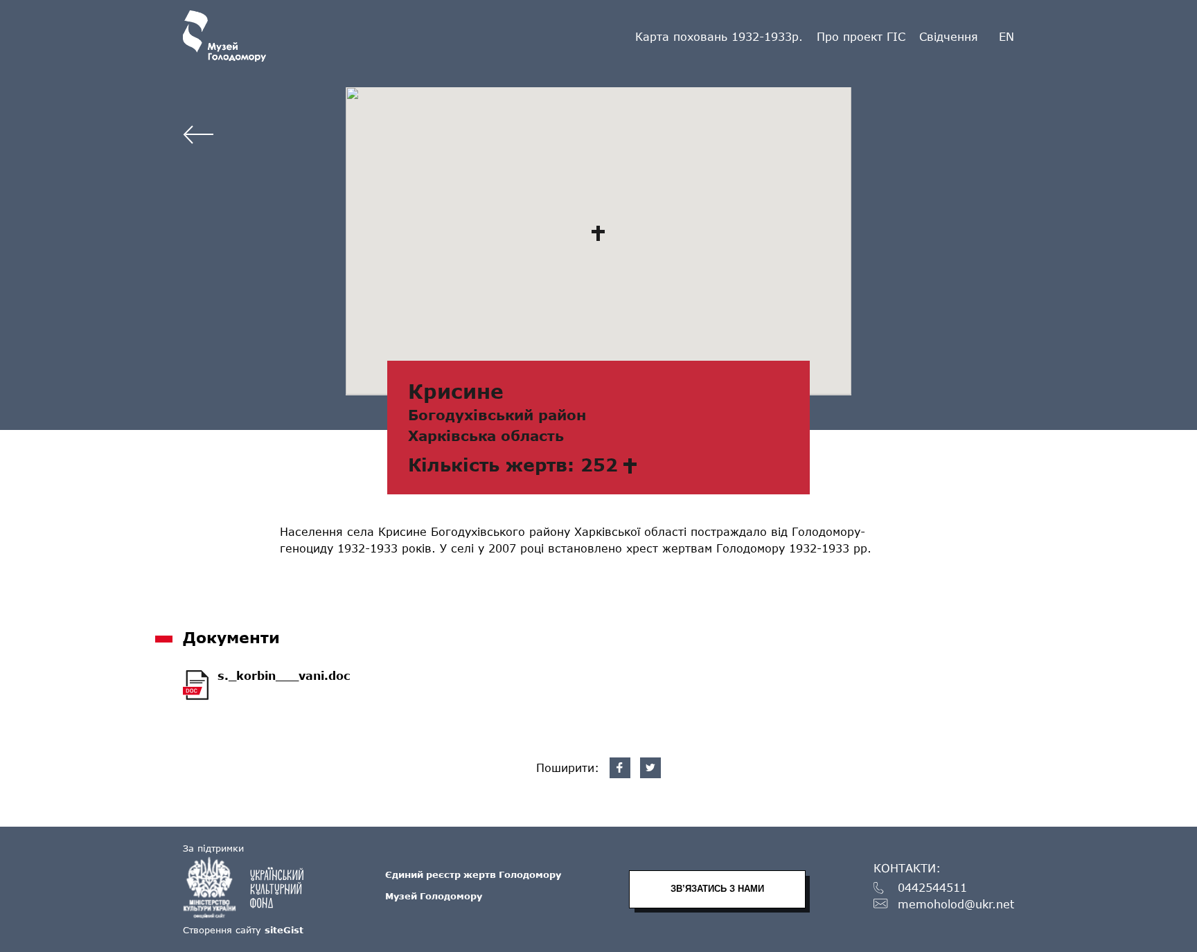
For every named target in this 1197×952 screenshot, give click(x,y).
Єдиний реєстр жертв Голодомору (473, 874)
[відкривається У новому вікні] (250, 887)
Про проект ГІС (861, 36)
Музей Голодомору (433, 895)
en (1006, 36)
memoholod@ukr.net (956, 904)
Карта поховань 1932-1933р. (719, 36)
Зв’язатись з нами (717, 888)
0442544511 (932, 888)
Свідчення (948, 36)
